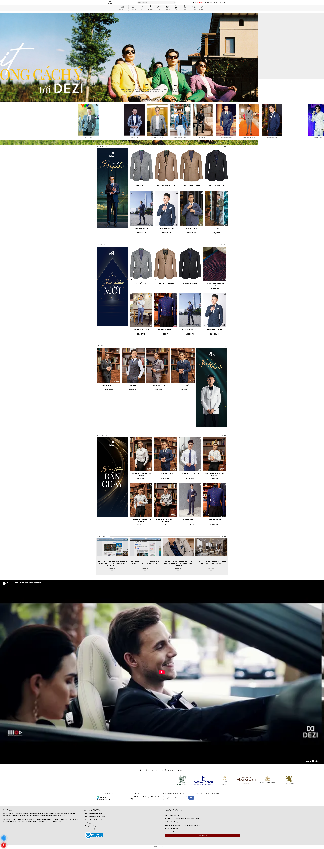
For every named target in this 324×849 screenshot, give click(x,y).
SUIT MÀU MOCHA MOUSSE (191, 186)
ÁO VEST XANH (191, 229)
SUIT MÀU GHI (141, 186)
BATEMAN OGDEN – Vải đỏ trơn (214, 284)
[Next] (315, 46)
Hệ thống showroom (202, 835)
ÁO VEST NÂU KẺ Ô (158, 385)
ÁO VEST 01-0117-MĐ (166, 229)
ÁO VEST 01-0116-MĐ (141, 229)
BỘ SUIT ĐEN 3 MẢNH (216, 186)
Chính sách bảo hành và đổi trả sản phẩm (95, 816)
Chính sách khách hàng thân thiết (93, 813)
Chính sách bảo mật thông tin (92, 829)
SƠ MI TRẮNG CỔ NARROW (190, 474)
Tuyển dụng (88, 823)
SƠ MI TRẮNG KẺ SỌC (141, 329)
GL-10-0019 (133, 385)
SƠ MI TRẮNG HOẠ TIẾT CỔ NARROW (141, 475)
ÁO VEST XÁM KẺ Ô (108, 385)
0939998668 (103, 797)
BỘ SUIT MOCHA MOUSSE (166, 186)
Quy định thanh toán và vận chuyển (94, 820)
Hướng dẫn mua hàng (90, 826)
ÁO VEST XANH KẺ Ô (183, 385)
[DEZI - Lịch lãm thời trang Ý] (114, 2)
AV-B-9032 (216, 229)
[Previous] (8, 46)
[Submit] (174, 2)
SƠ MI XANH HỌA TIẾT (165, 329)
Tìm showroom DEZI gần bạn (211, 2)
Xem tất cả (223, 146)
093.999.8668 (199, 2)
